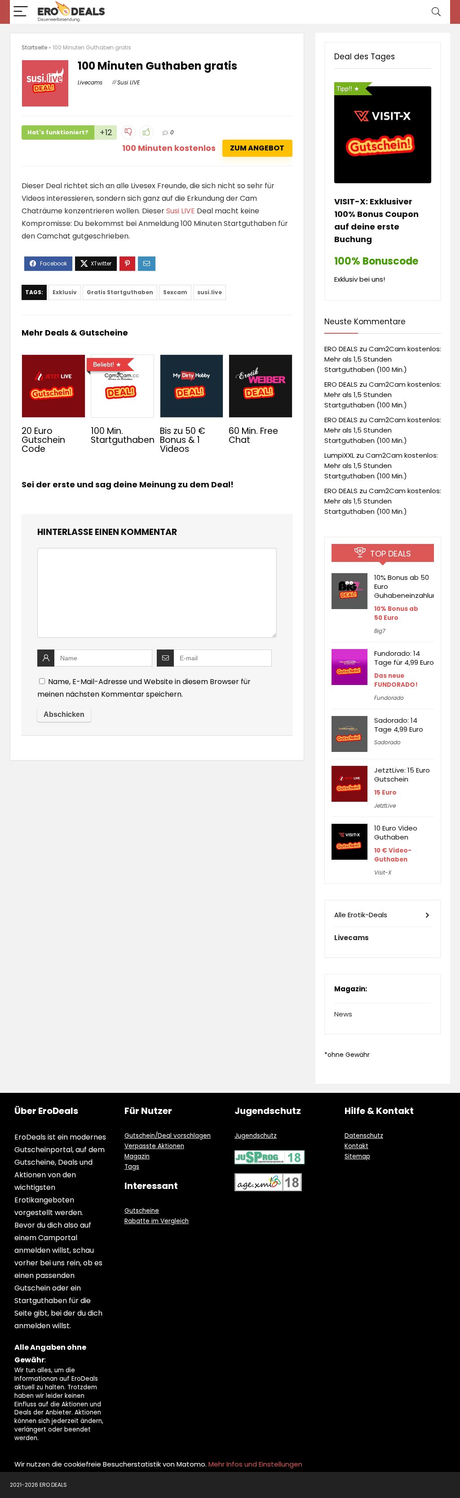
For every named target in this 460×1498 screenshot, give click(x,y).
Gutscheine (141, 1210)
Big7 (379, 631)
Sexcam (175, 292)
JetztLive (385, 805)
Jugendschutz (255, 1135)
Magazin (137, 1156)
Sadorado (387, 742)
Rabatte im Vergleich (156, 1221)
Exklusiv (65, 292)
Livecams (90, 82)
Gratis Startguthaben (120, 292)
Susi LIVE (128, 82)
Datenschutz (364, 1135)
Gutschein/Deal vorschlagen (167, 1135)
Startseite (34, 47)
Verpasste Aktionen (154, 1146)
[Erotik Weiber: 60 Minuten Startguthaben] (260, 360)
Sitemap (357, 1156)
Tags (131, 1166)
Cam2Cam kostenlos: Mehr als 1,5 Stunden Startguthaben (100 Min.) (382, 359)
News (343, 1014)
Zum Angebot (257, 148)
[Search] (436, 12)
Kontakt (356, 1146)
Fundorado (389, 698)
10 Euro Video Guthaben (395, 832)
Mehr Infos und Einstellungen (255, 1464)
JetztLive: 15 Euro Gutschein (402, 774)
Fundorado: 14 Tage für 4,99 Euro (404, 658)
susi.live (209, 292)
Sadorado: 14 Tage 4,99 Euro (398, 725)
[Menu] (20, 12)
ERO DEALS (341, 349)
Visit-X (382, 872)
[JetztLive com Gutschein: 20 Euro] (53, 360)
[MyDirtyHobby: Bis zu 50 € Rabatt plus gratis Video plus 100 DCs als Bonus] (191, 360)
